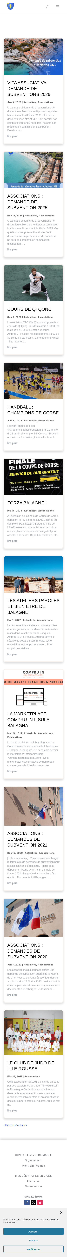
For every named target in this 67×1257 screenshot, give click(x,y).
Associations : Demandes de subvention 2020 (27, 951)
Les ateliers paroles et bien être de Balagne (33, 606)
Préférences (33, 1249)
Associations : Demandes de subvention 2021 (27, 839)
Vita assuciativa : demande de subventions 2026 (28, 88)
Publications (14, 737)
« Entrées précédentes (15, 1125)
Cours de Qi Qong (29, 309)
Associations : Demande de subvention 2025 (27, 202)
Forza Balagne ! (27, 502)
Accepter (33, 1231)
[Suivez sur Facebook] (27, 1202)
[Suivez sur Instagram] (40, 1202)
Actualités (29, 102)
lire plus (12, 136)
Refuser (33, 1240)
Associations (45, 102)
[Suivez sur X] (33, 1202)
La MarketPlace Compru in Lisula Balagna (28, 719)
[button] (62, 1213)
